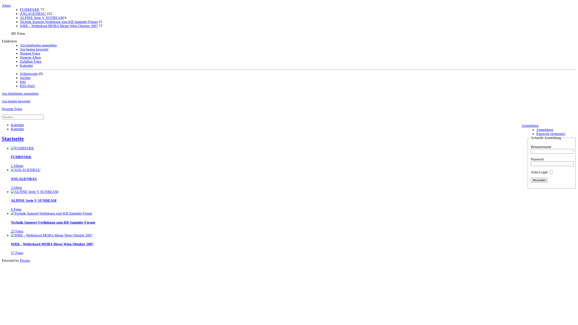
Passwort (537, 159)
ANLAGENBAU (33, 14)
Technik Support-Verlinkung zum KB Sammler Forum (59, 22)
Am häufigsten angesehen (38, 45)
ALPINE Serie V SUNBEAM (42, 18)
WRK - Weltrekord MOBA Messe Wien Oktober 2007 (59, 26)
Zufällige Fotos (31, 61)
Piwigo (25, 260)
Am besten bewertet (34, 49)
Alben (6, 5)
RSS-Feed (27, 86)
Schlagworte (29, 74)
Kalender (26, 65)
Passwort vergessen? (551, 134)
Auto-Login (540, 172)
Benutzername (541, 147)
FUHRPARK (30, 10)
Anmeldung (530, 126)
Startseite (13, 139)
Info (23, 82)
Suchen (25, 78)
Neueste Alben (30, 57)
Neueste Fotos (30, 53)
